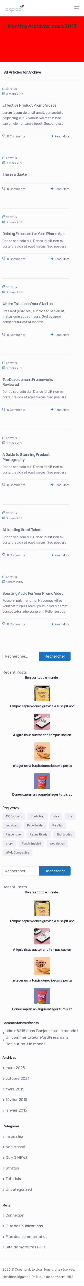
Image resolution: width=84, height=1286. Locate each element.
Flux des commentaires (27, 1236)
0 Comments (15, 136)
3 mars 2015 (14, 163)
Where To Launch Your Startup (27, 304)
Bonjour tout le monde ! (57, 1030)
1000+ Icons (14, 816)
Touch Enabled (31, 843)
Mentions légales (15, 1277)
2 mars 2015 (14, 222)
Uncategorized (19, 1189)
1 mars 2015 (14, 582)
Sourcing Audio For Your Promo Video (32, 593)
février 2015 (16, 1099)
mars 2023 (15, 1067)
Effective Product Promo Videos (29, 105)
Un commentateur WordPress (32, 1037)
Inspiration (15, 1136)
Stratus (11, 89)
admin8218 (15, 1030)
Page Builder (35, 825)
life (70, 816)
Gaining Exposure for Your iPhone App (33, 234)
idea (56, 816)
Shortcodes (64, 834)
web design (57, 843)
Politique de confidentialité (52, 1277)
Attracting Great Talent (22, 530)
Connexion (15, 1215)
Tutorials (13, 1178)
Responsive (13, 834)
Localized (12, 825)
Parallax (57, 825)
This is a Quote (14, 174)
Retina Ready (39, 834)
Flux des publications (24, 1226)
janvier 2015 (16, 1110)
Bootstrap (37, 816)
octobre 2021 (17, 1078)
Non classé (15, 1146)
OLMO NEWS (17, 1157)
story (9, 843)
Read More (61, 136)
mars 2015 (15, 1089)
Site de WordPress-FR (25, 1247)
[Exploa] (42, 8)
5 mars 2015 (14, 94)
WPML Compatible (17, 852)
